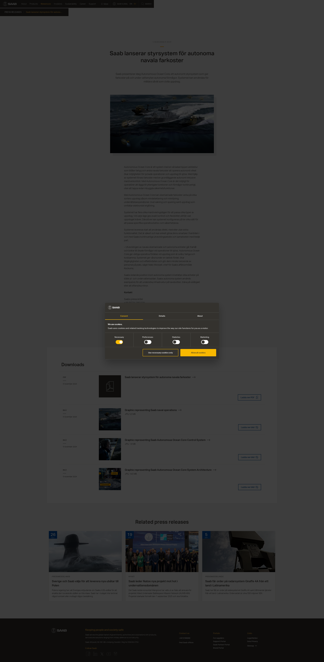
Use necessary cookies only (160, 352)
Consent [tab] (124, 316)
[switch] (147, 342)
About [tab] (200, 316)
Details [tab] (162, 316)
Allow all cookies (198, 352)
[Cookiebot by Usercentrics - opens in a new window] (205, 307)
